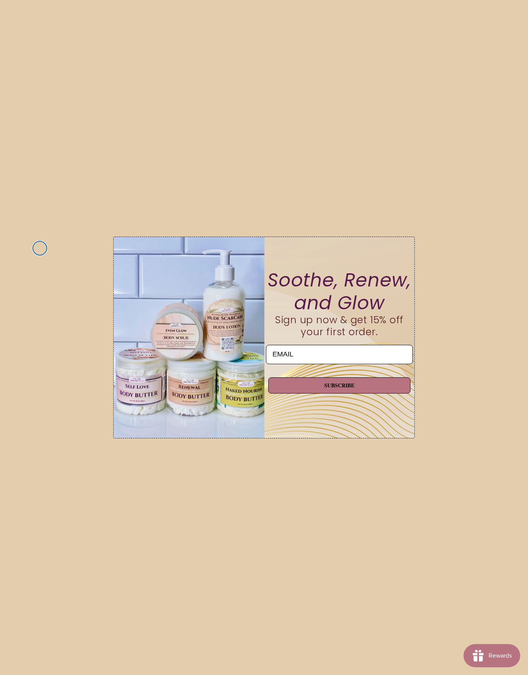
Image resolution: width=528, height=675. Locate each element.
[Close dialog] (40, 248)
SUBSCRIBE (339, 385)
